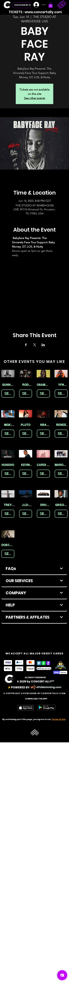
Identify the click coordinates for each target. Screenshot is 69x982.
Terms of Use (58, 719)
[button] (50, 5)
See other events (34, 98)
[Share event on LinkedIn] (43, 344)
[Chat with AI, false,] (62, 975)
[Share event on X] (34, 344)
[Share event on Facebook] (26, 344)
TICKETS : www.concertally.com (35, 12)
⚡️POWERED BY (18, 687)
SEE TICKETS (9, 393)
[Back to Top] (35, 732)
